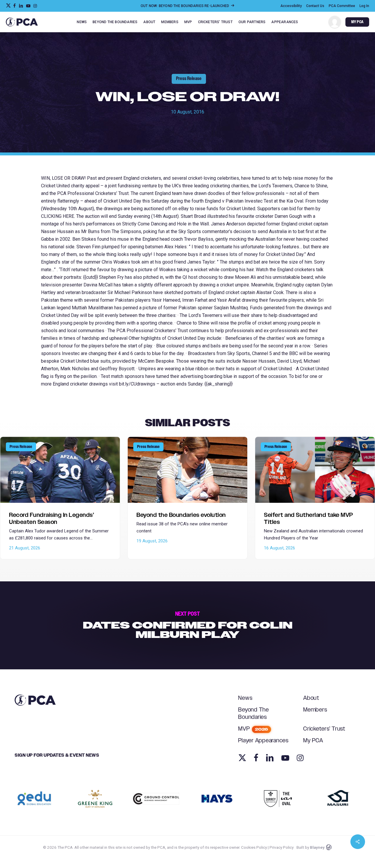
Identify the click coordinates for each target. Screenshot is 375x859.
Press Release (189, 79)
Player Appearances (263, 740)
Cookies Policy (254, 847)
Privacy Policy (282, 847)
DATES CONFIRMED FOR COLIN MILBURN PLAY (187, 625)
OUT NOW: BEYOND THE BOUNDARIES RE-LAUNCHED (185, 6)
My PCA (313, 740)
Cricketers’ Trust (324, 729)
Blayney (317, 847)
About (311, 698)
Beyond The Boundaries (253, 713)
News (245, 698)
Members (315, 710)
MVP (253, 729)
